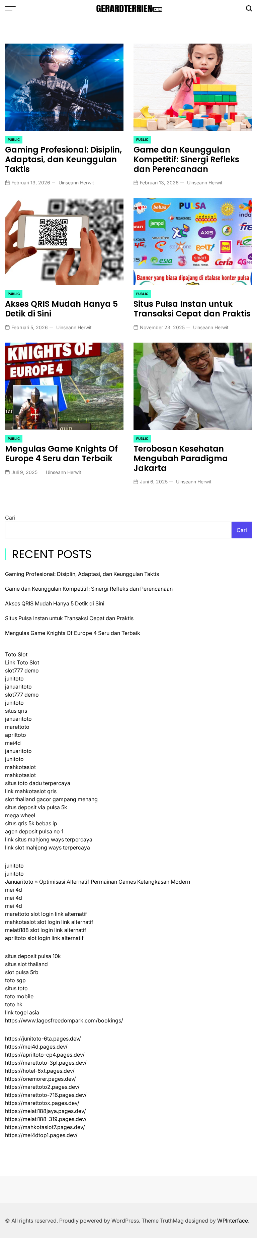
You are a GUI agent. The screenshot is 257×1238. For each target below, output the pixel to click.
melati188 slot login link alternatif (45, 930)
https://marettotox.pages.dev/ (42, 1103)
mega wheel (20, 815)
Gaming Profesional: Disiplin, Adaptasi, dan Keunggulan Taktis (63, 159)
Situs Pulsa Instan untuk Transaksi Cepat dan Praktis (192, 308)
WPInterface (232, 1220)
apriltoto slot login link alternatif (44, 938)
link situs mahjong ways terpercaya (48, 839)
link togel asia (22, 1012)
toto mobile (19, 996)
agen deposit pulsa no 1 (34, 831)
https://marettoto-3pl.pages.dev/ (46, 1062)
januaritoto (18, 686)
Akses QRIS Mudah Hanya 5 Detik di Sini (61, 308)
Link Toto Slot (22, 662)
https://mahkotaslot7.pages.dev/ (45, 1127)
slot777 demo (22, 670)
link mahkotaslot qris (31, 791)
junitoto (14, 678)
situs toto (16, 988)
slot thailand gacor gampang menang (51, 799)
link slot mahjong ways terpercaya (47, 847)
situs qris (16, 710)
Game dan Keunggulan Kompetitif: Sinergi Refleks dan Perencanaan (186, 159)
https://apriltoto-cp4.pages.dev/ (45, 1054)
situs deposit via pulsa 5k (36, 807)
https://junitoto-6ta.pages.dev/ (43, 1038)
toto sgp (15, 980)
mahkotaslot (20, 767)
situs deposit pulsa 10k (33, 956)
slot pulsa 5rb (21, 972)
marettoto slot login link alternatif (46, 913)
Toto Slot (16, 654)
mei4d (13, 743)
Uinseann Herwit (76, 182)
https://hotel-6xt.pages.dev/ (40, 1070)
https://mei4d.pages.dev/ (36, 1046)
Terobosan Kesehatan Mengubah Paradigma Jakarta (181, 458)
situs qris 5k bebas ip (31, 823)
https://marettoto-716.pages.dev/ (46, 1095)
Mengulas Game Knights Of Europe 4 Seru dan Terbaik (61, 453)
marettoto (17, 726)
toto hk (13, 1004)
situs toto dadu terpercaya (37, 783)
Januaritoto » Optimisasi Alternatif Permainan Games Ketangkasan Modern (97, 881)
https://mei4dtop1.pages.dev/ (41, 1135)
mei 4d (13, 889)
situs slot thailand (26, 964)
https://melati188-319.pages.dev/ (46, 1119)
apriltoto (15, 734)
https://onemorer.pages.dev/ (40, 1078)
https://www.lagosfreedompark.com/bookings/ (64, 1020)
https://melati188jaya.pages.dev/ (45, 1111)
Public (14, 139)
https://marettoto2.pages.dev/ (42, 1086)
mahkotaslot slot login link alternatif (49, 922)
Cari (10, 517)
